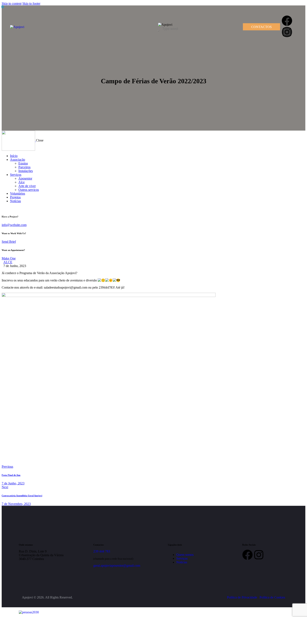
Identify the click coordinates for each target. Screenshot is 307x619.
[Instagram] (287, 32)
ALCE (7, 262)
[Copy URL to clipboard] (42, 460)
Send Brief (9, 241)
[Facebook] (287, 20)
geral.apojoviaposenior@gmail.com (116, 565)
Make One (9, 258)
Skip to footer (31, 3)
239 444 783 (101, 551)
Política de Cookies (272, 597)
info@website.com (14, 225)
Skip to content (12, 3)
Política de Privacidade (242, 597)
